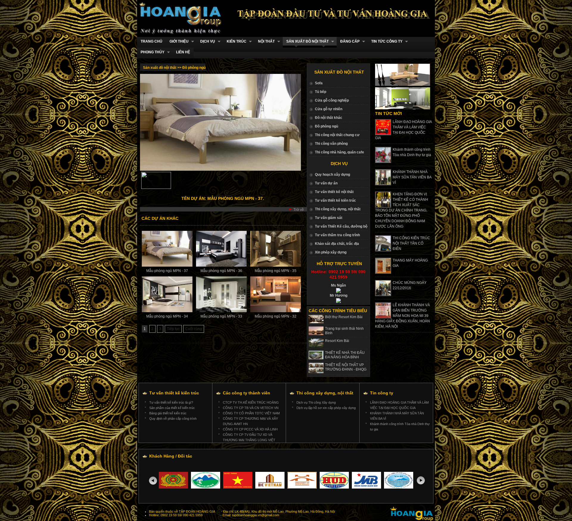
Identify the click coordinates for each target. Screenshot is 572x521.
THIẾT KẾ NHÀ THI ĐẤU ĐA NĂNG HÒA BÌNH (345, 355)
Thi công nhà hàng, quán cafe (339, 152)
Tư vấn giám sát (328, 218)
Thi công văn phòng (331, 143)
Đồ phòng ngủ (326, 126)
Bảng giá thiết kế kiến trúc (167, 413)
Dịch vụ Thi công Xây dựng (316, 402)
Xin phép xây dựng (330, 252)
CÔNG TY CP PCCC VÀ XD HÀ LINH (250, 429)
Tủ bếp (320, 92)
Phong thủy (150, 52)
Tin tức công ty (385, 41)
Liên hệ (183, 52)
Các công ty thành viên (246, 393)
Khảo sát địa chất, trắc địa (337, 244)
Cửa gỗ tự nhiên (328, 109)
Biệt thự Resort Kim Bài (344, 317)
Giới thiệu (177, 41)
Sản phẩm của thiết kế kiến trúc (172, 408)
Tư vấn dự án (326, 183)
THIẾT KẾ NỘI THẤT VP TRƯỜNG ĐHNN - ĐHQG (345, 367)
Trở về (298, 210)
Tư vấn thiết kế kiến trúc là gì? (171, 402)
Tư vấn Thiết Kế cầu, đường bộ (341, 226)
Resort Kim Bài (337, 341)
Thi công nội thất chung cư (337, 135)
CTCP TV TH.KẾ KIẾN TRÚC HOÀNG (251, 402)
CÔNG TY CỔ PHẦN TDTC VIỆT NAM (251, 413)
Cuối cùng (193, 329)
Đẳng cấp (348, 41)
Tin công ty (381, 393)
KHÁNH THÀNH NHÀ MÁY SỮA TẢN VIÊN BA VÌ (412, 177)
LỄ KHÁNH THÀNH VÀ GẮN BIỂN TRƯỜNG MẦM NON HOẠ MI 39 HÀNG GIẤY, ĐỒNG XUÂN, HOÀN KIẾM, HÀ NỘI (402, 316)
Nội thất (264, 41)
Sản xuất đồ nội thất (306, 41)
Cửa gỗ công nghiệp (332, 100)
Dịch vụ (206, 41)
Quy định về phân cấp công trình (173, 418)
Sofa (319, 83)
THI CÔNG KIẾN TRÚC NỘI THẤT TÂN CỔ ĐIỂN (411, 243)
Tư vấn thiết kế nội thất (334, 192)
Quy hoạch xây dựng (332, 174)
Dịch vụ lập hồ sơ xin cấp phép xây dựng (326, 408)
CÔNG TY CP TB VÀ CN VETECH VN (251, 408)
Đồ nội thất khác (328, 118)
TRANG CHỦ (151, 41)
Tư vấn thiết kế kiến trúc (335, 200)
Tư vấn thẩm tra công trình (337, 235)
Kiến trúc (234, 41)
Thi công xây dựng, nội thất (337, 209)
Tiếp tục (173, 329)
